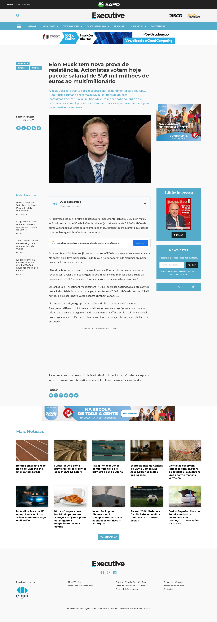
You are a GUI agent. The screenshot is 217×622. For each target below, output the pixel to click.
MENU (10, 5)
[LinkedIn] (28, 128)
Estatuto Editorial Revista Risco (130, 585)
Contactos (168, 589)
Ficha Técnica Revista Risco (80, 585)
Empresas (23, 67)
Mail (18, 5)
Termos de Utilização (173, 582)
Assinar (178, 235)
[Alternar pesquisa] (17, 15)
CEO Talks (119, 26)
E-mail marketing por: (26, 582)
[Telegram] (76, 395)
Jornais (26, 5)
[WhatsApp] (34, 128)
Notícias (36, 67)
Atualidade (49, 26)
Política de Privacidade (173, 585)
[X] (23, 128)
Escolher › (140, 243)
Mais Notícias (108, 537)
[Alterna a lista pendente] (38, 26)
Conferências (158, 26)
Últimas (32, 26)
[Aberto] (19, 26)
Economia (23, 63)
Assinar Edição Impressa (127, 589)
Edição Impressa (71, 26)
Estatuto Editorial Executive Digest (132, 582)
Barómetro (137, 26)
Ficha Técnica (74, 582)
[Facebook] (18, 128)
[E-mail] (39, 128)
